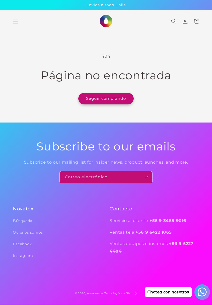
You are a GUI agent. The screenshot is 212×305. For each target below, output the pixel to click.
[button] (15, 21)
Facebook (22, 244)
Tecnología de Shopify (120, 293)
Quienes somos (28, 232)
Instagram (23, 255)
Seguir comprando (106, 98)
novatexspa (95, 293)
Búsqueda (22, 220)
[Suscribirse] (146, 177)
